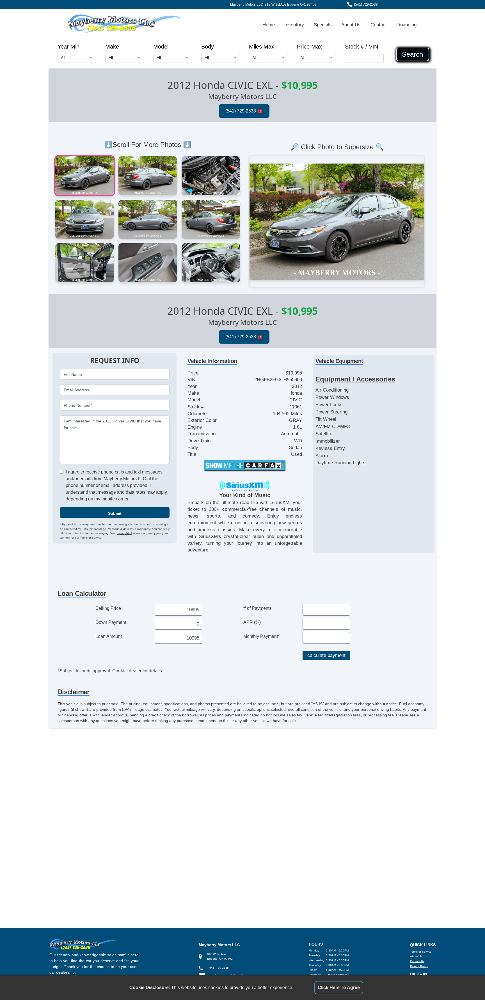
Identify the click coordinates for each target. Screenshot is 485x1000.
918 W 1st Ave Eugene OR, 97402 (291, 4)
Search (412, 54)
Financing (406, 24)
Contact (378, 24)
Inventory (294, 24)
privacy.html (124, 532)
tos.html (65, 537)
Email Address (76, 389)
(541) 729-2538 (366, 4)
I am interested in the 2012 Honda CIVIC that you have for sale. (112, 424)
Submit (115, 513)
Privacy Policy (419, 966)
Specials (323, 24)
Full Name (73, 374)
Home (268, 24)
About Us (351, 24)
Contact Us (417, 961)
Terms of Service (420, 951)
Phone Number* (78, 405)
